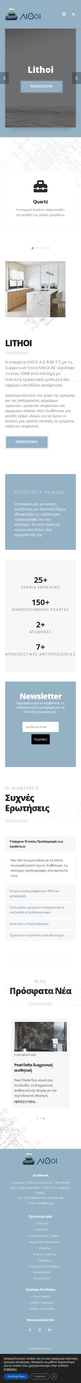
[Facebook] (30, 1329)
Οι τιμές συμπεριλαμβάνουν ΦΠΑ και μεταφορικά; (34, 893)
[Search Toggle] (73, 14)
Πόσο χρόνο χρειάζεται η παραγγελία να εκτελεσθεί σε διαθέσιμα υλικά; (36, 910)
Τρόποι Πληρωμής (42, 1302)
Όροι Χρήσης (42, 1296)
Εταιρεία (42, 1223)
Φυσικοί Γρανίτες (44, 1254)
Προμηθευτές (42, 1272)
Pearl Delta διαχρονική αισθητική (33, 1067)
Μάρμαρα (44, 1260)
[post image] (40, 1037)
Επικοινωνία (42, 1278)
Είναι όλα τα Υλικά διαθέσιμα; (28, 924)
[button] (33, 248)
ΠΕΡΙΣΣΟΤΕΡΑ (41, 87)
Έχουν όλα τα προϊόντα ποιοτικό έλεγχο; (36, 936)
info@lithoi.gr (45, 1203)
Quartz (40, 201)
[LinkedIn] (49, 1329)
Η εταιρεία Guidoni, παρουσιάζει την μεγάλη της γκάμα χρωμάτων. (40, 212)
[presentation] (4, 78)
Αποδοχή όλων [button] (16, 1376)
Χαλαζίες (45, 1248)
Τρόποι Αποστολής (42, 1309)
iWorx (48, 1348)
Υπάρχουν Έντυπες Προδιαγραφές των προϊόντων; (36, 844)
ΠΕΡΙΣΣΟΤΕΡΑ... (25, 1102)
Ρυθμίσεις (40, 1376)
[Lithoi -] (23, 14)
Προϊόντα (42, 1229)
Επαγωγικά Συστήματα (44, 1266)
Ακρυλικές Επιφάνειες (44, 1242)
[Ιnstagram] (39, 1329)
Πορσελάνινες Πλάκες (44, 1236)
